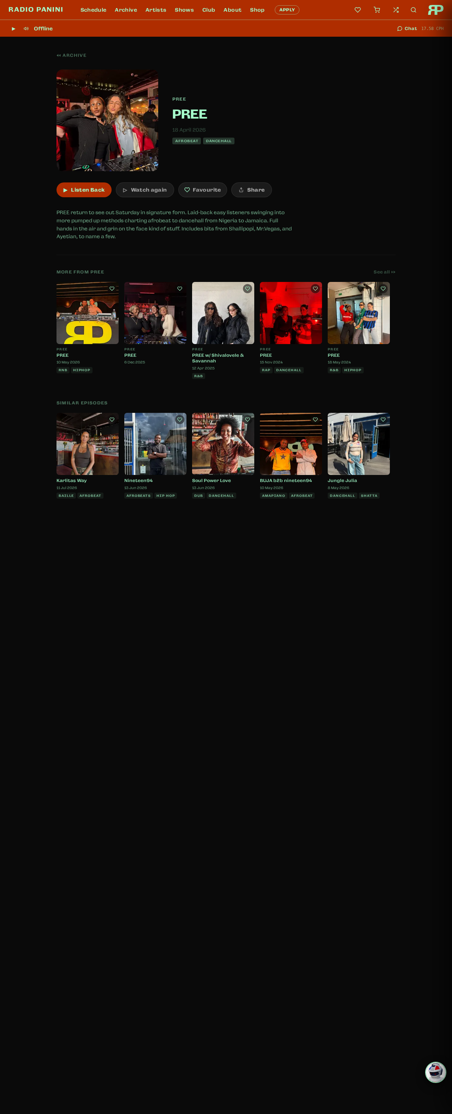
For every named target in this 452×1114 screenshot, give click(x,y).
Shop (257, 10)
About (233, 10)
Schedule (94, 10)
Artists (155, 10)
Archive (126, 10)
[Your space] (358, 10)
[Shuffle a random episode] (396, 10)
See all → (385, 272)
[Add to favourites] (112, 288)
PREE (179, 99)
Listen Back (84, 190)
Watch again (145, 190)
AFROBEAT (186, 141)
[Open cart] (377, 10)
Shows (184, 10)
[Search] (413, 10)
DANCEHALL (219, 141)
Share (256, 190)
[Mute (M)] (26, 28)
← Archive (71, 55)
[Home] (436, 10)
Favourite (207, 190)
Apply (287, 9)
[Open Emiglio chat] (435, 1072)
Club (208, 10)
